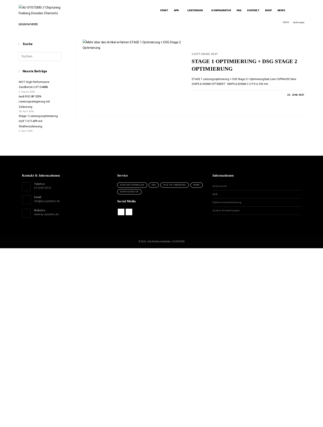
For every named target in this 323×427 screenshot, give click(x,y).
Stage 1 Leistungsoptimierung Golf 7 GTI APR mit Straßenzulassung (38, 121)
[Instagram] (129, 212)
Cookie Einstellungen (226, 210)
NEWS (196, 185)
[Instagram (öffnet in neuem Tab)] (302, 10)
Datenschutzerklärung (226, 202)
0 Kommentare (205, 94)
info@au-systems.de (47, 201)
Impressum (219, 186)
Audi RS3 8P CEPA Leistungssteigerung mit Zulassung (34, 101)
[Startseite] (278, 22)
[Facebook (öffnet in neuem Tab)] (294, 10)
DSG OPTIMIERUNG (174, 185)
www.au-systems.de (46, 214)
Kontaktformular (132, 185)
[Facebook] (121, 212)
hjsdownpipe (298, 22)
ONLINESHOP (102, 303)
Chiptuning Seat (205, 54)
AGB (215, 194)
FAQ (154, 185)
